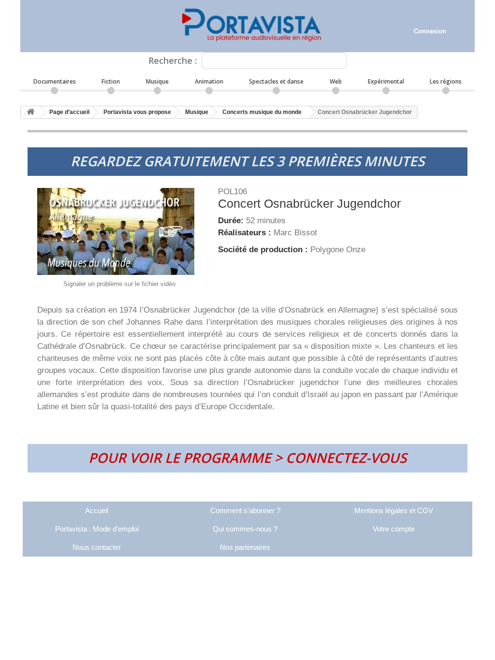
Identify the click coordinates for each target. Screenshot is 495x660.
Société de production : (264, 249)
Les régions (446, 81)
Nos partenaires (245, 547)
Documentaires (54, 81)
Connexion (430, 31)
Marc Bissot (295, 232)
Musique (157, 81)
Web (336, 81)
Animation (209, 81)
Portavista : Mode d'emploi (97, 529)
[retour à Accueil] (30, 112)
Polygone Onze (337, 249)
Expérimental (386, 81)
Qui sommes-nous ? (245, 529)
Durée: (232, 220)
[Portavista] (247, 26)
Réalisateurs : (246, 232)
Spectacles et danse (276, 81)
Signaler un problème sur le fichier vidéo (119, 283)
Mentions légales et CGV (393, 510)
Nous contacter (97, 547)
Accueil (96, 510)
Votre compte (394, 529)
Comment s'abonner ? (245, 510)
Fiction (111, 81)
